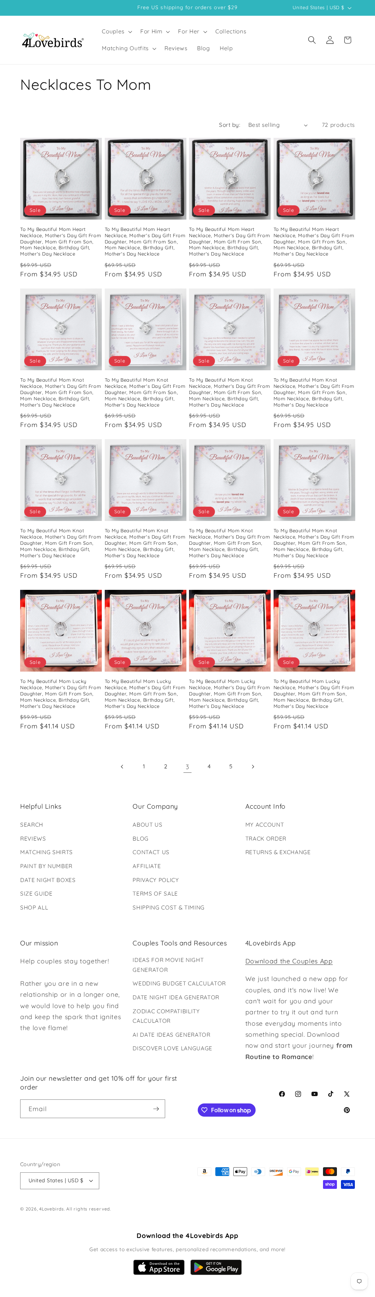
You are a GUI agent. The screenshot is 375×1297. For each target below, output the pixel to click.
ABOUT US (147, 824)
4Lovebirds (51, 1209)
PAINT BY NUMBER (46, 866)
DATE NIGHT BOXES (48, 880)
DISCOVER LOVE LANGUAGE (172, 1048)
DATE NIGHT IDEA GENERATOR (176, 997)
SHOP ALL (34, 907)
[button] (116, 31)
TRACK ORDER (265, 838)
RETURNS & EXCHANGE (278, 852)
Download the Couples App (289, 961)
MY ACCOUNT (264, 824)
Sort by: (229, 124)
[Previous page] (122, 766)
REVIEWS (33, 838)
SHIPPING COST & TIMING (169, 907)
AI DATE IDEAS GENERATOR (171, 1034)
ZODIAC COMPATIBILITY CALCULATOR (166, 1016)
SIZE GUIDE (36, 893)
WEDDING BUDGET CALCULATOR (179, 983)
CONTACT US (151, 852)
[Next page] (252, 766)
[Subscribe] (156, 1108)
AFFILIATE (147, 866)
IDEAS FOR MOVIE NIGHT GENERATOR (168, 964)
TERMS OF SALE (155, 893)
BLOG (141, 838)
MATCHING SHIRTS (46, 852)
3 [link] (187, 767)
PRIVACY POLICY (156, 880)
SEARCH (31, 824)
